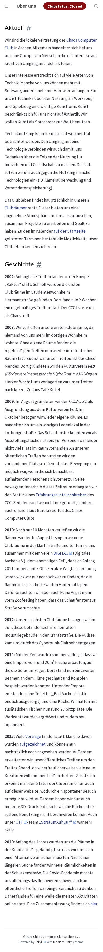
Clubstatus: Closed (65, 6)
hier (93, 904)
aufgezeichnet (33, 744)
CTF (19, 822)
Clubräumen (16, 208)
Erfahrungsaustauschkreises (61, 495)
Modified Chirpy (63, 942)
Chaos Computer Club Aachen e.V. (56, 937)
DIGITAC (61, 553)
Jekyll (39, 942)
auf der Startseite (70, 231)
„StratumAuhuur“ (55, 822)
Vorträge (33, 736)
